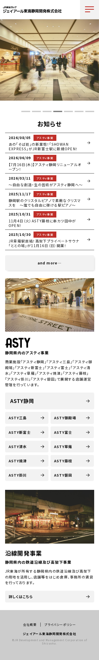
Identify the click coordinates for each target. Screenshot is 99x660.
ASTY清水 (18, 446)
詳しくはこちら (21, 596)
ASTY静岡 (22, 401)
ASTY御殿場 (65, 417)
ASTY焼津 (18, 460)
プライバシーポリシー (60, 624)
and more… (50, 262)
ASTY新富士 (20, 432)
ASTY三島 (18, 417)
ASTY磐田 (63, 475)
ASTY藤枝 (63, 460)
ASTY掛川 (18, 475)
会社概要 (30, 624)
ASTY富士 (63, 432)
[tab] (25, 111)
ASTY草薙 (63, 446)
